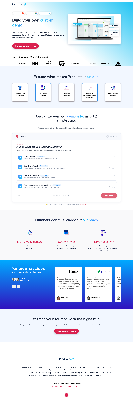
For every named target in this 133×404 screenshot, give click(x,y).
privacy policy (83, 204)
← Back (18, 195)
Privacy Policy (57, 386)
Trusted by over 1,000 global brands (30, 57)
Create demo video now (27, 46)
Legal (69, 386)
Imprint (78, 386)
